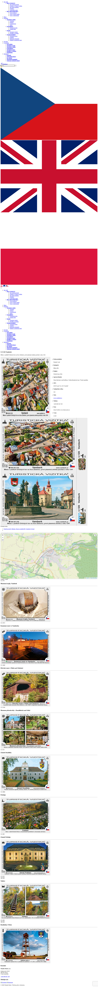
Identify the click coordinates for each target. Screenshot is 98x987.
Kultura (11, 22)
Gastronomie (13, 23)
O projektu (6, 43)
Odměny (12, 8)
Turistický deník (14, 32)
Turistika (12, 21)
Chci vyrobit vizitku (14, 14)
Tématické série (13, 28)
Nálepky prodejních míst (16, 40)
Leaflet (87, 578)
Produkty (6, 18)
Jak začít (6, 2)
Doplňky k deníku (14, 33)
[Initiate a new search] (95, 535)
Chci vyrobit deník (14, 15)
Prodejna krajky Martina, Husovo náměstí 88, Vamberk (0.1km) (19, 529)
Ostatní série (13, 29)
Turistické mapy (14, 36)
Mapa (5, 17)
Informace (6, 54)
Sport (11, 25)
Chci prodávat (13, 12)
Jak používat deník (14, 4)
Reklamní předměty (14, 38)
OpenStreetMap (93, 578)
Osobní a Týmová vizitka (16, 6)
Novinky (6, 41)
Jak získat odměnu (14, 7)
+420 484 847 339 (5, 976)
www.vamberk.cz (57, 398)
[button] (3, 535)
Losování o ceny (14, 10)
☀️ (1, 67)
